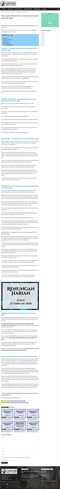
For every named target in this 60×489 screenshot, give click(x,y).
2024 (42, 36)
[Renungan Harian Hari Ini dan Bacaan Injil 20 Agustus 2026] (7, 413)
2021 (42, 41)
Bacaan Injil (6, 40)
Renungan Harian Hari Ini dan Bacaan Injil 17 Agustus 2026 (6, 431)
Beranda (2, 11)
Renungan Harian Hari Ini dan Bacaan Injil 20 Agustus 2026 (6, 419)
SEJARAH (4, 9)
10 (42, 21)
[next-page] (38, 407)
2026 (42, 33)
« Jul (49, 27)
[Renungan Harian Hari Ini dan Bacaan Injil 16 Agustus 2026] (20, 425)
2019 (42, 45)
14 (52, 21)
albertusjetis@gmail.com (10, 481)
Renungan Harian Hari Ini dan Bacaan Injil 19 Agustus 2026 (19, 419)
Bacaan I (5, 38)
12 (47, 21)
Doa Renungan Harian (8, 45)
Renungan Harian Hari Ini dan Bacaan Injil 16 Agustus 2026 (19, 431)
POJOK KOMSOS (37, 9)
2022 (42, 40)
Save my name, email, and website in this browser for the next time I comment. (16, 457)
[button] (58, 9)
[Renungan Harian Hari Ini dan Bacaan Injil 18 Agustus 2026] (33, 413)
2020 (42, 43)
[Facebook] (9, 22)
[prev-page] (36, 407)
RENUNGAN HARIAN (28, 9)
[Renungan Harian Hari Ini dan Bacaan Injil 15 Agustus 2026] (33, 425)
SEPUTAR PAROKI (18, 9)
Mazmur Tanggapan (8, 39)
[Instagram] (5, 484)
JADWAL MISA (10, 9)
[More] (18, 22)
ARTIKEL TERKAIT (5, 407)
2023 (42, 38)
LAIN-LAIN (44, 9)
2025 (42, 34)
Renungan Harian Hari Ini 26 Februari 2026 (16, 400)
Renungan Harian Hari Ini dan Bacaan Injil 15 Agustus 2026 (32, 431)
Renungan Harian (7, 43)
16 (57, 21)
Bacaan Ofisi (6, 42)
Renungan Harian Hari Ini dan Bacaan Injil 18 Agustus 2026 (32, 419)
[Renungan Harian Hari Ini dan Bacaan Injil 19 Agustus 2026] (20, 413)
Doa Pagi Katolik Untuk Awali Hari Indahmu (19, 402)
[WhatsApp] (12, 22)
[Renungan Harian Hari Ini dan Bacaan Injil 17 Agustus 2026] (7, 425)
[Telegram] (15, 22)
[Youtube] (7, 484)
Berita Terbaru (7, 11)
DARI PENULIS (11, 407)
